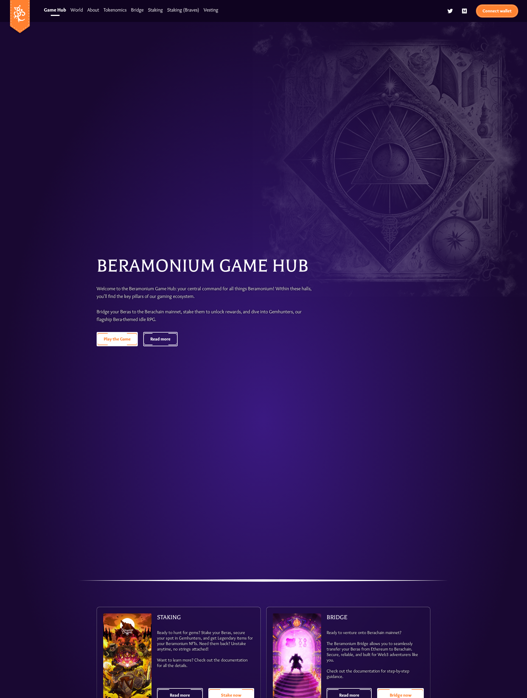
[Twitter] (450, 11)
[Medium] (464, 11)
